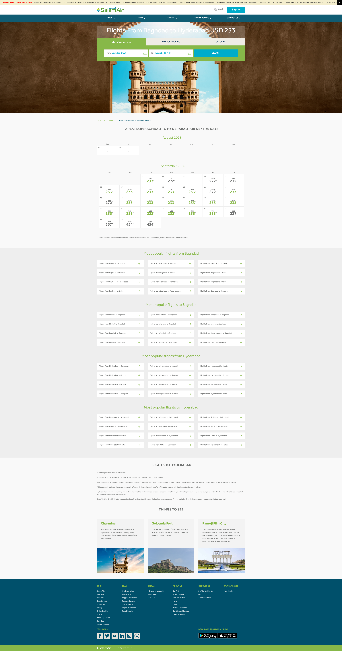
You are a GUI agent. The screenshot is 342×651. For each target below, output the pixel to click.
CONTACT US (232, 18)
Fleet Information (179, 598)
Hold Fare (100, 614)
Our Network (126, 594)
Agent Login (228, 591)
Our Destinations (128, 591)
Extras (171, 18)
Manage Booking (171, 42)
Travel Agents (202, 18)
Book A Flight (101, 591)
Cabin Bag (100, 621)
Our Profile (176, 591)
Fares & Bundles (127, 611)
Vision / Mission (178, 594)
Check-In (220, 42)
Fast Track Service (103, 624)
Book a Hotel (152, 594)
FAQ (199, 594)
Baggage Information (129, 598)
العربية (220, 9)
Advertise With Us (204, 598)
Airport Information (129, 608)
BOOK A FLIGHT (123, 43)
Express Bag (101, 604)
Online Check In (102, 611)
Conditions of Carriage (181, 611)
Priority (99, 608)
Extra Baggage (102, 601)
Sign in (236, 10)
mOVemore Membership (156, 591)
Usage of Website (179, 614)
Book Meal (100, 598)
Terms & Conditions (180, 608)
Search (216, 53)
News (175, 601)
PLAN (140, 18)
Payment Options (128, 601)
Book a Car (151, 598)
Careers (175, 604)
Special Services (127, 604)
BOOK (109, 18)
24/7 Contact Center (205, 591)
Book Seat (100, 594)
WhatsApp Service (103, 618)
